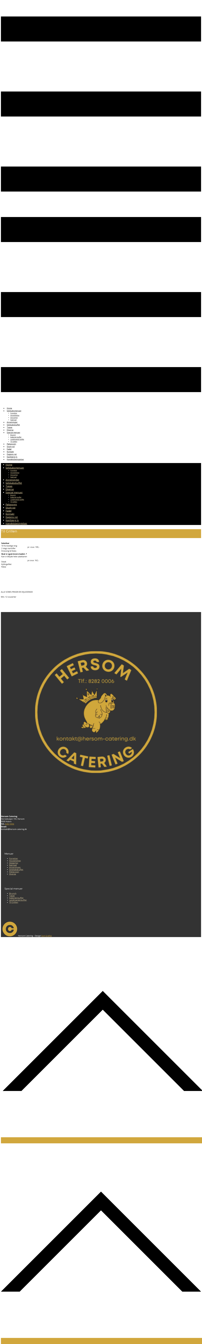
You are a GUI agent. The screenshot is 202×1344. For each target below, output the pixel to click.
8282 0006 (9, 824)
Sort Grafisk (46, 935)
